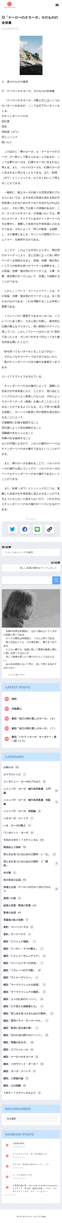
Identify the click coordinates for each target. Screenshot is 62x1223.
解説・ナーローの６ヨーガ (20, 1056)
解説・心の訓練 (14, 1085)
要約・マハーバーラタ (18, 927)
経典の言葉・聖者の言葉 (19, 905)
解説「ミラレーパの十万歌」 (21, 970)
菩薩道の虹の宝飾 (15, 919)
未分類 (9, 872)
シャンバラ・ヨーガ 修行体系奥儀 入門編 (30, 790)
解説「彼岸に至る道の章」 (20, 1027)
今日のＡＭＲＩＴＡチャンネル (23, 839)
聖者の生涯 (12, 912)
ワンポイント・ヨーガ (18, 832)
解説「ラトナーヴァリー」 (20, 977)
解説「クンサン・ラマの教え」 (22, 948)
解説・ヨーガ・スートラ (19, 1071)
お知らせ (11, 767)
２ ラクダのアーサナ (22, 1175)
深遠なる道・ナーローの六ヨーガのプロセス (30, 889)
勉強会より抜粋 (14, 847)
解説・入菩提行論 (15, 1078)
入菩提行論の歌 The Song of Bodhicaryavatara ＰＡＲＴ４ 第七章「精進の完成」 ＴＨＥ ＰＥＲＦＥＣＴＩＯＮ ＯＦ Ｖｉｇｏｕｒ (36, 1188)
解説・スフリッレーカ (18, 1049)
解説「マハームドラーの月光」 (22, 963)
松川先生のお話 (14, 879)
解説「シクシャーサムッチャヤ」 (24, 955)
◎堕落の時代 (18, 1143)
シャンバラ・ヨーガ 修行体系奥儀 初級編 (30, 801)
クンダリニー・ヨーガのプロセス (24, 781)
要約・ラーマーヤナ (16, 934)
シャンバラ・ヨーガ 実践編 (21, 811)
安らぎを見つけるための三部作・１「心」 (29, 854)
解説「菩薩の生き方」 (18, 1042)
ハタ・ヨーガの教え (16, 825)
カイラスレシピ (14, 774)
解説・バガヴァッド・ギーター (23, 1063)
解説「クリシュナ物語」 (19, 941)
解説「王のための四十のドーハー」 (25, 1035)
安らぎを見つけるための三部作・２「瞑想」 (30, 863)
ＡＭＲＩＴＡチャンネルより (21, 1092)
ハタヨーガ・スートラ (17, 818)
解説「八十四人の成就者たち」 (22, 1006)
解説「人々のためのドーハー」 (23, 999)
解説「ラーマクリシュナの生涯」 (24, 984)
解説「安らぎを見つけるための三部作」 (27, 1013)
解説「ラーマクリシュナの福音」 (24, 991)
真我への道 (11, 898)
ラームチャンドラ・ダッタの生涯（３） (30, 1154)
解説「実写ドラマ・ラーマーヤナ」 (25, 1020)
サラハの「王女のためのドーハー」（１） (31, 1164)
